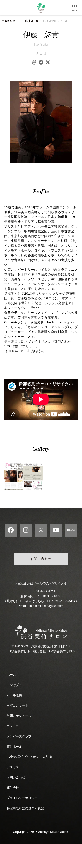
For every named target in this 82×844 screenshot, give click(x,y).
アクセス (13, 767)
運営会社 (13, 787)
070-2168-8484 (64, 601)
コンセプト (14, 685)
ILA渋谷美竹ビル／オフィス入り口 (30, 757)
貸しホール (14, 746)
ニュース (13, 726)
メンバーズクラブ (19, 736)
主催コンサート (11, 21)
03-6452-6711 (45, 591)
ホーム (11, 674)
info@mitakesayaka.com (46, 606)
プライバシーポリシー (22, 798)
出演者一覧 (32, 21)
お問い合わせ (41, 559)
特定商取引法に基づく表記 (25, 808)
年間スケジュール (19, 716)
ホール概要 (14, 695)
